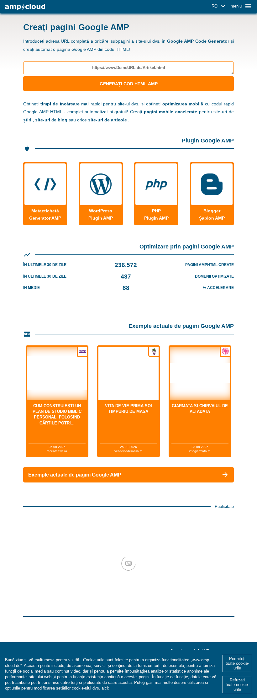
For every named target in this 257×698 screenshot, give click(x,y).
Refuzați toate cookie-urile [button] (237, 685)
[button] (219, 6)
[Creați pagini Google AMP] (25, 7)
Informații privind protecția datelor (143, 688)
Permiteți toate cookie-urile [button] (237, 663)
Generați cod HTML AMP (129, 83)
